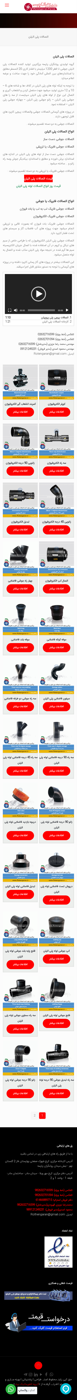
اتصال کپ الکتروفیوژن (56, 581)
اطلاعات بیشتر (56, 412)
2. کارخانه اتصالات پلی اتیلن (56, 322)
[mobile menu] (7, 5)
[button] (38, 294)
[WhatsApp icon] (52, 1375)
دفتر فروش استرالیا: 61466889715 (54, 1200)
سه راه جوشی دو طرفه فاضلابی (20, 698)
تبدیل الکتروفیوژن (20, 522)
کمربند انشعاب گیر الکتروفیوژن (20, 404)
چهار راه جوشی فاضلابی (20, 581)
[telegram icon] (25, 1375)
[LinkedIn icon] (36, 1375)
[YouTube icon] (41, 1375)
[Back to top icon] (38, 1365)
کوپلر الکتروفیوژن (56, 404)
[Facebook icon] (46, 1375)
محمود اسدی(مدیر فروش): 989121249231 (49, 1210)
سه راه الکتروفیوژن (56, 463)
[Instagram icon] (31, 1375)
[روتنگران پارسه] (40, 6)
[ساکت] (16, 310)
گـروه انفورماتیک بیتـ (27, 1384)
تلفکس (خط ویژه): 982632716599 (54, 1190)
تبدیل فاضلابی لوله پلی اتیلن (20, 886)
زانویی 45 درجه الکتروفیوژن (56, 522)
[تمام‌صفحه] (10, 310)
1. (56, 318)
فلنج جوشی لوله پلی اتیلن (56, 1015)
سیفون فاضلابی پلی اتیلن (56, 698)
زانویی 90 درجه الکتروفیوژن (20, 463)
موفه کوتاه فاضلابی (56, 639)
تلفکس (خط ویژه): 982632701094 (54, 1195)
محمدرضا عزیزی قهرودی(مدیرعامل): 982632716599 (45, 1205)
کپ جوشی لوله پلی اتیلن (56, 951)
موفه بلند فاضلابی (20, 639)
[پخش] (67, 310)
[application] (38, 294)
